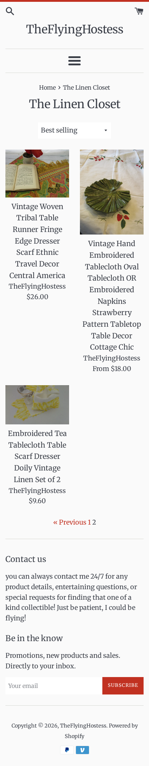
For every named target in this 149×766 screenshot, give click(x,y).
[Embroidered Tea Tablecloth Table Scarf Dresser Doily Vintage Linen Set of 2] (37, 405)
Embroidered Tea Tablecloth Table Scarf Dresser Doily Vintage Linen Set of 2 (37, 456)
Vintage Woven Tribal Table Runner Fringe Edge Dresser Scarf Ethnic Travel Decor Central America (37, 241)
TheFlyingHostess (74, 29)
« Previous (69, 522)
